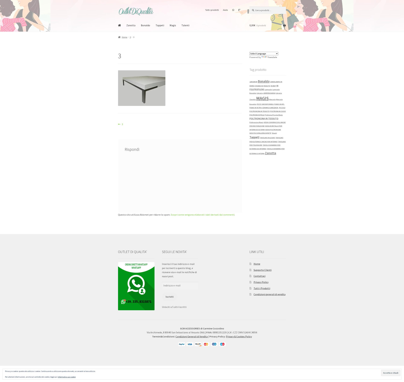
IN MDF (273, 86)
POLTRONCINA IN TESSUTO (264, 118)
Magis (173, 25)
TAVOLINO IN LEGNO (267, 138)
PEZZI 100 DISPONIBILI (265, 104)
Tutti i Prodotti (262, 288)
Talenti (185, 25)
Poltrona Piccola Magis (274, 115)
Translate (272, 57)
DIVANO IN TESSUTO (262, 86)
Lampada (268, 90)
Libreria (260, 93)
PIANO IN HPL (279, 104)
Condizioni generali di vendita (269, 294)
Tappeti (160, 25)
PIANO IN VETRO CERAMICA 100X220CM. (264, 108)
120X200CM (253, 82)
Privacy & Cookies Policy (239, 336)
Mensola (272, 99)
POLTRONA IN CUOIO (278, 111)
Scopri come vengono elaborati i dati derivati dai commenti (203, 214)
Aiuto (225, 10)
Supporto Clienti (263, 270)
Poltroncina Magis (256, 122)
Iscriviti (170, 296)
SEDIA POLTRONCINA (273, 130)
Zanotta (130, 25)
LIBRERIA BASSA (269, 93)
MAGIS (262, 98)
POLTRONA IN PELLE (257, 115)
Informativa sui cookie (67, 377)
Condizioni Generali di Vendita (191, 336)
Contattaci (259, 276)
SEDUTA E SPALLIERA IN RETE (260, 133)
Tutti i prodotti (212, 10)
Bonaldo (145, 25)
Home (124, 37)
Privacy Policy (261, 282)
